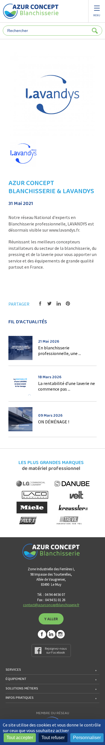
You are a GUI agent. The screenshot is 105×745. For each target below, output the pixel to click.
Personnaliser (87, 737)
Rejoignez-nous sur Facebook (56, 650)
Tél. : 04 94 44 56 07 (51, 594)
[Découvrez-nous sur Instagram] (60, 634)
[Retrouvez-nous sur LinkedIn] (51, 634)
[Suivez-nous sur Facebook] (42, 634)
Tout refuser (53, 737)
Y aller (51, 618)
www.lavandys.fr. (64, 230)
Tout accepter (19, 737)
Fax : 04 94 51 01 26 (51, 600)
